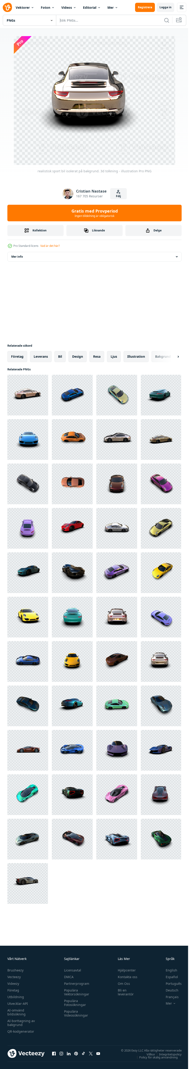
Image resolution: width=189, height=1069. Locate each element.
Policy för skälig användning (155, 1057)
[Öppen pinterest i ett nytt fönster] (76, 1053)
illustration (136, 356)
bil (60, 356)
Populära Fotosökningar (74, 1003)
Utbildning (15, 997)
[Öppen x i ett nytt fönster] (91, 1053)
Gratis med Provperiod (94, 213)
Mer (110, 7)
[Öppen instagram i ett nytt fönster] (61, 1053)
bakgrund (163, 356)
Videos (66, 7)
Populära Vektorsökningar (75, 992)
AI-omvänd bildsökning (16, 1012)
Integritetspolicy (167, 1054)
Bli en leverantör (124, 992)
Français (168, 997)
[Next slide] (170, 356)
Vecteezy (14, 977)
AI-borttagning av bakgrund (21, 1023)
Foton (45, 7)
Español (168, 977)
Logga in (165, 7)
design (77, 356)
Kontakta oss (125, 977)
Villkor (147, 1054)
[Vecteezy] (7, 7)
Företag (13, 990)
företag (17, 356)
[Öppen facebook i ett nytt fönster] (54, 1053)
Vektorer (23, 7)
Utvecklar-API (17, 1003)
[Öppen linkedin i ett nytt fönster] (69, 1053)
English (168, 970)
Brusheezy (15, 970)
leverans (41, 356)
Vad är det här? (50, 246)
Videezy (13, 983)
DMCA (67, 977)
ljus (114, 356)
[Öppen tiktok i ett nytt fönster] (83, 1053)
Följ (118, 196)
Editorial (89, 7)
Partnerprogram (75, 983)
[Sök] (166, 20)
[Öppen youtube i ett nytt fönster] (98, 1053)
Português (170, 983)
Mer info (17, 257)
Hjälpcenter (125, 970)
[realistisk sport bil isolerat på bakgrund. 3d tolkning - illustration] (27, 395)
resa (96, 356)
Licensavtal (71, 970)
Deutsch (168, 990)
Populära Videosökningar (75, 1013)
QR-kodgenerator (20, 1031)
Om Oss (122, 983)
